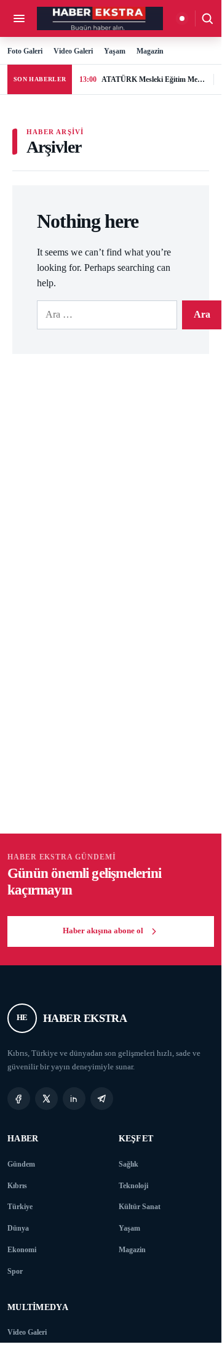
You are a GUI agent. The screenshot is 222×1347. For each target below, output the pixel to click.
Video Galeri (73, 51)
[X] (46, 1098)
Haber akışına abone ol (103, 931)
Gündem (21, 1164)
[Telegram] (101, 1098)
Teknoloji (133, 1185)
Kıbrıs (17, 1185)
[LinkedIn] (74, 1098)
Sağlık (128, 1164)
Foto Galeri (24, 51)
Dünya (18, 1228)
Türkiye (20, 1206)
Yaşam (114, 51)
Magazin (150, 51)
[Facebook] (18, 1098)
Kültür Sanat (140, 1206)
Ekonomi (21, 1249)
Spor (15, 1271)
